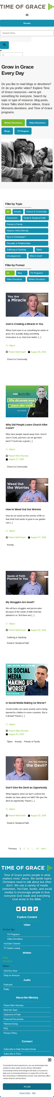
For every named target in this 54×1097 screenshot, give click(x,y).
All (8, 211)
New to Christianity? (16, 237)
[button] (49, 1059)
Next (43, 848)
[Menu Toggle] (27, 14)
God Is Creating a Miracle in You (24, 324)
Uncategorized (13, 256)
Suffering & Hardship (16, 249)
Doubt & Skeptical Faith (35, 218)
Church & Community (36, 211)
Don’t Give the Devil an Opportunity (26, 787)
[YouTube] (18, 909)
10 (37, 848)
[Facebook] (24, 909)
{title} (34, 1093)
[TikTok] (36, 909)
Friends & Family (15, 224)
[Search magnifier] (4, 45)
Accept (27, 1086)
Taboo (39, 249)
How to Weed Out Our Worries (23, 509)
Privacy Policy (25, 1093)
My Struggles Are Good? (20, 602)
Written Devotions (37, 279)
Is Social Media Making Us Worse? (26, 702)
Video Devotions (14, 279)
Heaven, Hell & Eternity (18, 230)
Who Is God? (36, 256)
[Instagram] (30, 909)
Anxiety (17, 211)
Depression (12, 218)
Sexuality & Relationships (19, 243)
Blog (20, 273)
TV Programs (36, 273)
